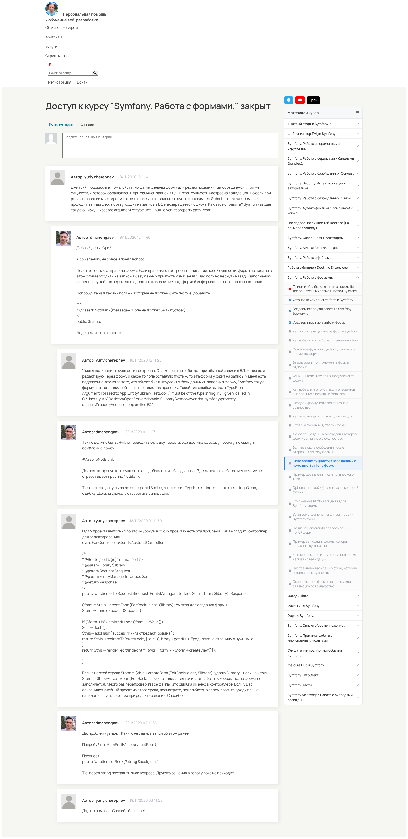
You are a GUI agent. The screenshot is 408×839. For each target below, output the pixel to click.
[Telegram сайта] (288, 100)
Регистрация (59, 82)
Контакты (53, 36)
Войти (82, 82)
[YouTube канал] (300, 100)
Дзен (313, 100)
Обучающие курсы (61, 27)
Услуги (51, 46)
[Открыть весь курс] (357, 113)
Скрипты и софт (59, 55)
